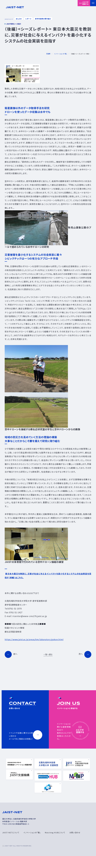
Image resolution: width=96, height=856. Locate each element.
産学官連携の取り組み (43, 19)
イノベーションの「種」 (32, 832)
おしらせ (19, 19)
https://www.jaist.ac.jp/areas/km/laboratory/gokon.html (34, 639)
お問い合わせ (74, 832)
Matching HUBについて (55, 832)
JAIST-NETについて (10, 832)
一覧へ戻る (47, 654)
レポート (28, 19)
